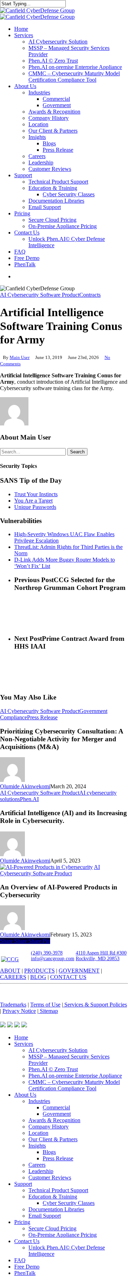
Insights (37, 1146)
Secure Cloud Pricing (52, 1228)
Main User (20, 357)
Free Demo (26, 1267)
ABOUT (10, 971)
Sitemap (48, 1011)
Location (38, 1133)
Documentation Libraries (56, 1209)
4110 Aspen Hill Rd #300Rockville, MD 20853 (101, 955)
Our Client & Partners (53, 1139)
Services (23, 1044)
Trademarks (13, 1005)
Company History (48, 1127)
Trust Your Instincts (36, 494)
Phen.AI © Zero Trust (53, 1069)
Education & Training (52, 1197)
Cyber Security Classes (69, 1203)
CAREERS (13, 977)
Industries (39, 1101)
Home (21, 1037)
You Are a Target (33, 501)
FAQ (20, 1260)
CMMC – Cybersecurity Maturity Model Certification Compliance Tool (74, 1085)
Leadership (40, 1171)
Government (57, 1114)
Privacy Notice (19, 1011)
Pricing (22, 1222)
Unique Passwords (35, 507)
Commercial (56, 1107)
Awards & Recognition (54, 1120)
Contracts (90, 295)
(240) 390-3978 (47, 953)
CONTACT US (68, 977)
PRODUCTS (39, 971)
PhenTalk (25, 1273)
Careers (37, 1165)
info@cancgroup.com (52, 958)
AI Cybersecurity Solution (57, 1050)
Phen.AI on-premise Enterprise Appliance (75, 1076)
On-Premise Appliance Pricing (62, 1235)
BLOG (38, 977)
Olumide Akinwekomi (25, 786)
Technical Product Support (58, 1190)
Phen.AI (29, 799)
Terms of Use (45, 1005)
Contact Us (26, 1241)
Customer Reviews (49, 1177)
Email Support (44, 1216)
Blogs (49, 1152)
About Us (25, 1095)
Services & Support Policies (95, 1005)
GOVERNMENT (79, 971)
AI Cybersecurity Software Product (39, 295)
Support (23, 1184)
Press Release (42, 717)
